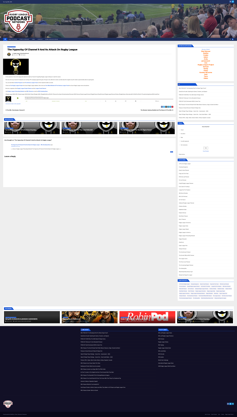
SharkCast (181, 242)
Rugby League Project (206, 65)
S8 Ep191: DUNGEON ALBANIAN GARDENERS (21, 319)
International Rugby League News (165, 363)
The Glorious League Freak (31, 82)
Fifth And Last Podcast (184, 176)
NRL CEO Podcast (183, 196)
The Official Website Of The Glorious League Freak (57, 85)
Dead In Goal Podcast (184, 170)
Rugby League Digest (184, 229)
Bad (182, 137)
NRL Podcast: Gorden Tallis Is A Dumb (89, 390)
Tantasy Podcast (182, 248)
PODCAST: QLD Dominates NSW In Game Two (189, 101)
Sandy (206, 69)
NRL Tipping (161, 345)
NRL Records (161, 354)
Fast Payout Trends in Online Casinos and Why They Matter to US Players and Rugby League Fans (103, 387)
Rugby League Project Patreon (24, 88)
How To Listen (13, 39)
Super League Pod (183, 245)
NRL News (86, 329)
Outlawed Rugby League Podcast (186, 203)
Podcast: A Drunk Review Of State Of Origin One (190, 107)
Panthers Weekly (183, 206)
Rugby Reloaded (183, 239)
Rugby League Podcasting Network (21, 53)
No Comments (184, 145)
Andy (206, 59)
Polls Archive (182, 154)
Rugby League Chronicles (185, 222)
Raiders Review (182, 212)
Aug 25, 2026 (67, 321)
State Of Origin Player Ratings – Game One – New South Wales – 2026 (195, 114)
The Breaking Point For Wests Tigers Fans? (136, 130)
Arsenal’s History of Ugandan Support (89, 381)
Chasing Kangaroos (183, 167)
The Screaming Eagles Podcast (186, 265)
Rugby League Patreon (51, 39)
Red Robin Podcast (183, 216)
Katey (206, 70)
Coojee (205, 55)
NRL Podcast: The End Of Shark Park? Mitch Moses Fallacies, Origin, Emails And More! (198, 104)
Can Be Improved (185, 141)
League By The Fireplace (184, 189)
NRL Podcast (22, 54)
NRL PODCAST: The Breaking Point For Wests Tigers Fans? (192, 88)
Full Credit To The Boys (184, 186)
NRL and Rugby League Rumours (165, 335)
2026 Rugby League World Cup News (166, 366)
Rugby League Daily (183, 225)
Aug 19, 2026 (182, 321)
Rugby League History (163, 341)
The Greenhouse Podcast (184, 252)
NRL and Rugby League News (165, 332)
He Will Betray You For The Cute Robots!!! (78, 130)
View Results (206, 151)
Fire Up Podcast (182, 180)
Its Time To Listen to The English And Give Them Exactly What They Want (97, 372)
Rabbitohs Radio (183, 209)
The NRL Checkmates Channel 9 (16, 110)
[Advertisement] (40, 337)
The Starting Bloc (183, 268)
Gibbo (206, 78)
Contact (40, 39)
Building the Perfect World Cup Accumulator (90, 366)
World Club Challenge (163, 360)
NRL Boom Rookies (183, 193)
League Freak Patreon (40, 88)
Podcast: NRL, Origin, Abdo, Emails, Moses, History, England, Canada (194, 117)
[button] (230, 39)
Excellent (183, 133)
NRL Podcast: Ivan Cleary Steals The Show (90, 363)
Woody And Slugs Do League (185, 275)
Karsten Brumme (205, 72)
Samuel (205, 67)
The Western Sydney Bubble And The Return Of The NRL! (156, 110)
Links (33, 39)
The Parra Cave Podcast (184, 261)
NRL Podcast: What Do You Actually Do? (90, 384)
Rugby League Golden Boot (164, 348)
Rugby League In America (185, 232)
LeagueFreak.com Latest (187, 84)
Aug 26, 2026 (9, 321)
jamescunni (206, 61)
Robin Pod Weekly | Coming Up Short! (134, 319)
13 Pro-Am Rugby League (185, 163)
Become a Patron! (206, 49)
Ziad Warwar (205, 51)
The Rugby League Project (16, 85)
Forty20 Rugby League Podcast (186, 183)
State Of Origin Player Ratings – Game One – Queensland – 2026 (193, 111)
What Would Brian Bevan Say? (186, 271)
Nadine (205, 53)
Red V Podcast (182, 219)
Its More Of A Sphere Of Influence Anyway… (21, 130)
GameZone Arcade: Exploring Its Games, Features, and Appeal (193, 91)
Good (182, 129)
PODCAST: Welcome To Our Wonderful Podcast (190, 98)
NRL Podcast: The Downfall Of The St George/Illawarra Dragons (95, 375)
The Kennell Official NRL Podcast (186, 255)
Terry (206, 76)
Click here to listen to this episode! (13, 103)
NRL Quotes (161, 357)
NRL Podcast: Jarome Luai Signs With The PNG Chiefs (93, 369)
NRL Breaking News (43, 91)
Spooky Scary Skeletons (71, 319)
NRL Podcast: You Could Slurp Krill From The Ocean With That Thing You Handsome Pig (101, 378)
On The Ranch (182, 199)
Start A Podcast (24, 39)
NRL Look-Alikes (162, 351)
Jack (205, 74)
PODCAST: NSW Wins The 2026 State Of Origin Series (191, 94)
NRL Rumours (30, 91)
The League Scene (183, 258)
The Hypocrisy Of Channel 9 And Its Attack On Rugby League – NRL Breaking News (30, 144)
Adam (206, 57)
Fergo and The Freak (11, 46)
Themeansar (24, 414)
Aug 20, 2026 (124, 321)
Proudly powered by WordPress (9, 414)
